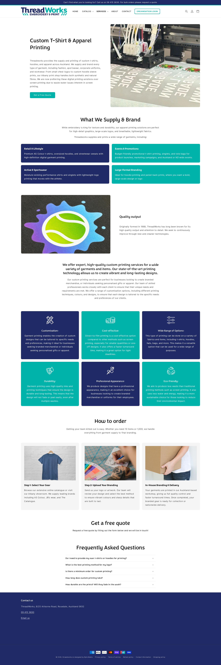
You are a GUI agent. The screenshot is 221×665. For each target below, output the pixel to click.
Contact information (143, 657)
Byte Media (88, 657)
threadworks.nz (68, 657)
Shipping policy (159, 657)
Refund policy (128, 657)
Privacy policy (100, 657)
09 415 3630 (27, 612)
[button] (87, 11)
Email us (25, 618)
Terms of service (114, 657)
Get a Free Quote (42, 95)
